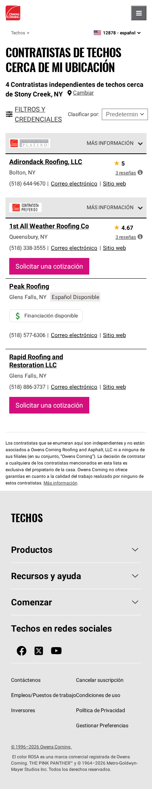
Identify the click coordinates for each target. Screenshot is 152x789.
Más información (110, 143)
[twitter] (38, 651)
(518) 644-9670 (27, 183)
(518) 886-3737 (27, 386)
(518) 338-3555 (27, 247)
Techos (18, 32)
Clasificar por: (83, 114)
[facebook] (21, 651)
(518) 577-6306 (27, 335)
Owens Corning (13, 13)
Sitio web (114, 183)
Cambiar (83, 92)
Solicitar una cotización (49, 266)
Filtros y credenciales (38, 114)
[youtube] (56, 651)
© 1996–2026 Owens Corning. (41, 746)
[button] (140, 172)
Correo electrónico (74, 183)
